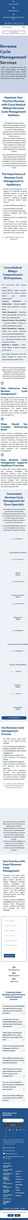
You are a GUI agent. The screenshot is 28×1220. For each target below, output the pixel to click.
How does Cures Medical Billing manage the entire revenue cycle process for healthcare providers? (13, 1009)
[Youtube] (15, 23)
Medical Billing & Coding (10, 290)
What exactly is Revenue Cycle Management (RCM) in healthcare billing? (13, 1048)
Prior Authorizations (7, 1182)
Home (18, 1174)
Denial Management (7, 1186)
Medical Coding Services (7, 1170)
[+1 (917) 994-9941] (13, 1)
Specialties (19, 1185)
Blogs (17, 1187)
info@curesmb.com (13, 10)
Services (18, 1182)
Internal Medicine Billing (17, 552)
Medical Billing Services (7, 1166)
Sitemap (18, 1195)
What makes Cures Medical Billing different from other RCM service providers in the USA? (13, 1036)
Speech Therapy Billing (18, 665)
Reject (17, 1215)
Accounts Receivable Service (6, 1191)
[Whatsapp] (22, 23)
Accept (10, 1215)
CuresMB (16, 1208)
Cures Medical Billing (15, 841)
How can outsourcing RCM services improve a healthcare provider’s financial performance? (13, 1085)
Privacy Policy (20, 1193)
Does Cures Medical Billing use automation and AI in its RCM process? (13, 1098)
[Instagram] (12, 23)
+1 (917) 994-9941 (13, 4)
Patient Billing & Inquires (7, 1195)
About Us (18, 1176)
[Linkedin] (9, 23)
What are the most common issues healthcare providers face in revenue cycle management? (12, 1072)
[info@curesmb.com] (13, 8)
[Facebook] (6, 23)
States (18, 1190)
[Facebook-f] (6, 1129)
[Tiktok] (19, 23)
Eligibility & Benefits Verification (6, 1178)
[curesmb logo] (7, 27)
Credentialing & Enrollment (7, 1174)
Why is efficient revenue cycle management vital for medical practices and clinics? (13, 1060)
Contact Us (19, 1179)
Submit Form (9, 955)
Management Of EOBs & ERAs (7, 1202)
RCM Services (7, 1198)
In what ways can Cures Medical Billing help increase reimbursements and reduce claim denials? (12, 1022)
